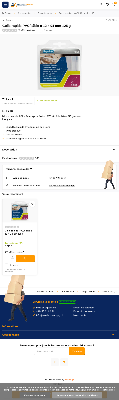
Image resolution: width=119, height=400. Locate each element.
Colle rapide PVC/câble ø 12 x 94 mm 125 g (18, 232)
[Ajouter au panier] (25, 258)
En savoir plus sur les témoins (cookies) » (77, 395)
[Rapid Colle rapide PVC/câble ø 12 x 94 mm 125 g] (19, 210)
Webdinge (69, 380)
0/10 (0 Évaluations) (26, 30)
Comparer (48, 30)
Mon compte (79, 315)
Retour (9, 20)
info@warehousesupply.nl (62, 185)
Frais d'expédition (26, 103)
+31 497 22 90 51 (57, 178)
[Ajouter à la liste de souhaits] (32, 204)
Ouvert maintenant (67, 302)
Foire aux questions (46, 307)
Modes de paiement (83, 307)
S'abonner (77, 351)
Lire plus (7, 119)
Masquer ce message (34, 395)
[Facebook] (55, 362)
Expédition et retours (84, 311)
